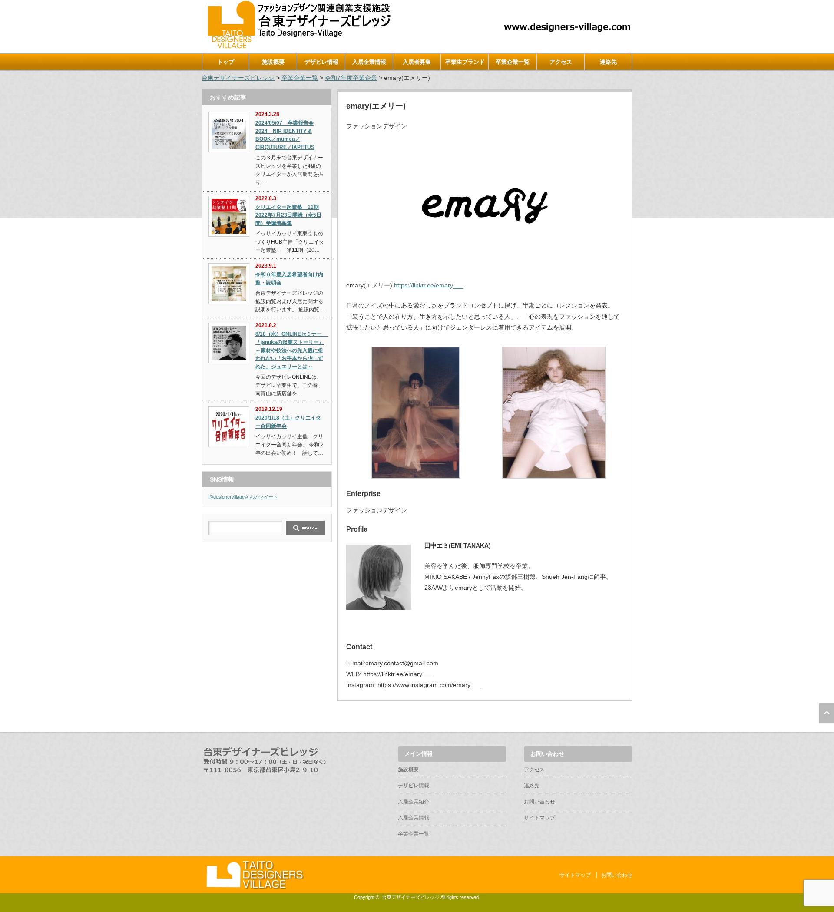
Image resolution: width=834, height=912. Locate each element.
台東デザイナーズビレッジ (238, 77)
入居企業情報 (369, 62)
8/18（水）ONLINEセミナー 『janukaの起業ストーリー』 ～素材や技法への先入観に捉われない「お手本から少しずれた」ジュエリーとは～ (291, 350)
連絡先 (608, 62)
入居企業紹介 (413, 802)
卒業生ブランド (465, 62)
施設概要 (273, 62)
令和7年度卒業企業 (351, 77)
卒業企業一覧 (513, 62)
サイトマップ (539, 818)
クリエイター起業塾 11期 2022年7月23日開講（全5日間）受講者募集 (288, 215)
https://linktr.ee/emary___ (428, 285)
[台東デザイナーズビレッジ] (298, 46)
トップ (225, 62)
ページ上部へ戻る (826, 713)
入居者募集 (417, 62)
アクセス (560, 62)
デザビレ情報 (321, 62)
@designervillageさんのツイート (243, 496)
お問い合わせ (539, 802)
